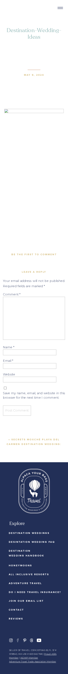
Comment (11, 294)
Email (8, 361)
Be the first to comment (34, 254)
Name (8, 347)
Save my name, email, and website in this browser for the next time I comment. (34, 395)
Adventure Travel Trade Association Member (32, 661)
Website (9, 374)
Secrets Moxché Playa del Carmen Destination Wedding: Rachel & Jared (34, 444)
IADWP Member (29, 657)
